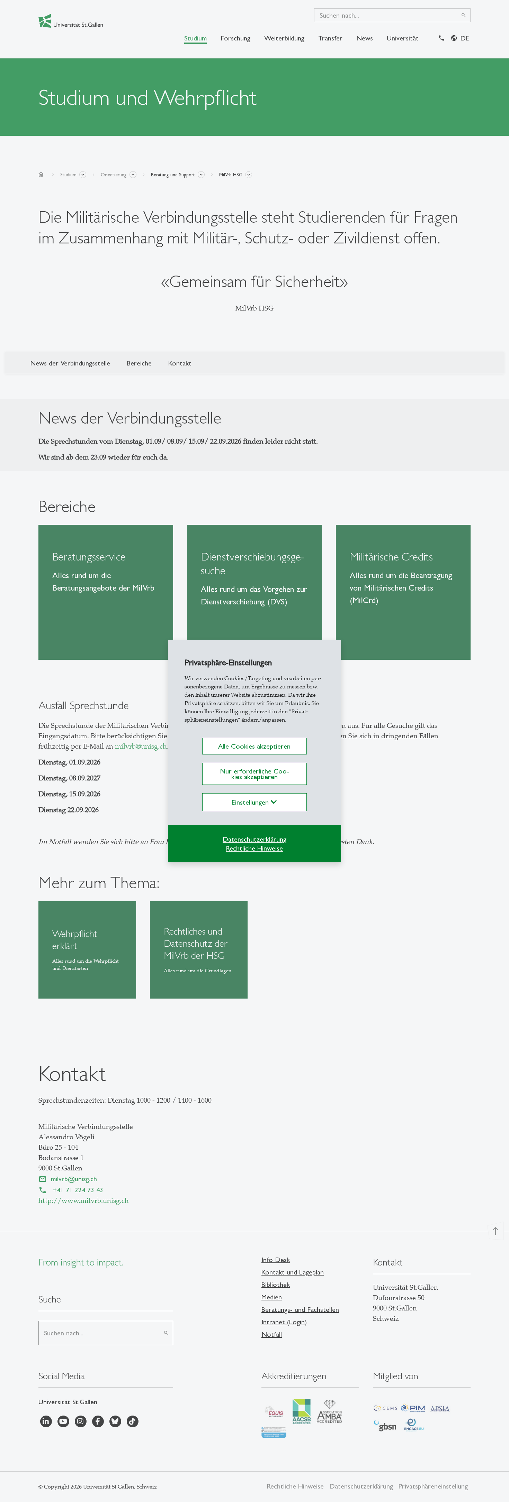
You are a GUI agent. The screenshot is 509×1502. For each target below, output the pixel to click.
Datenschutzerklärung (254, 839)
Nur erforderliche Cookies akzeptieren (254, 774)
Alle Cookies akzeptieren (254, 746)
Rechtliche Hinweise (254, 848)
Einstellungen (251, 802)
